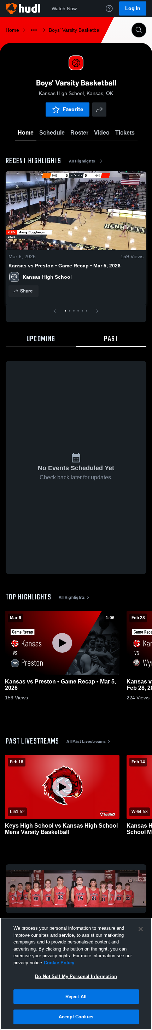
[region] (76, 974)
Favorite (73, 109)
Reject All (76, 996)
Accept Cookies (76, 1016)
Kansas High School (47, 277)
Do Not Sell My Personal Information (76, 976)
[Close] (140, 929)
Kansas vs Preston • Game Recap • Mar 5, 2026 (64, 265)
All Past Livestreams (86, 741)
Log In (132, 8)
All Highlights (82, 161)
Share (26, 291)
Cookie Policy (59, 962)
